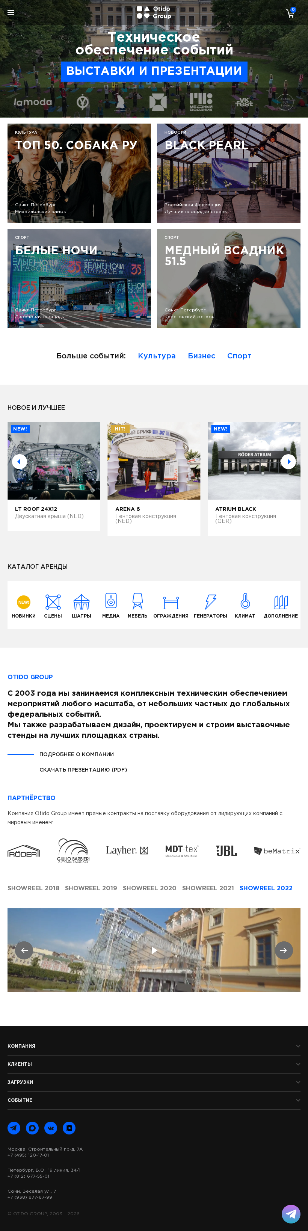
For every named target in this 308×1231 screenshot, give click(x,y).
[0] (288, 13)
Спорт (239, 356)
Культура (157, 356)
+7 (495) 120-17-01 (28, 1155)
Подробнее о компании (76, 754)
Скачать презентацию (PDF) (83, 770)
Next (288, 461)
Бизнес (201, 356)
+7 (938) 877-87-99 (30, 1197)
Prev (19, 461)
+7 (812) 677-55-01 (28, 1176)
